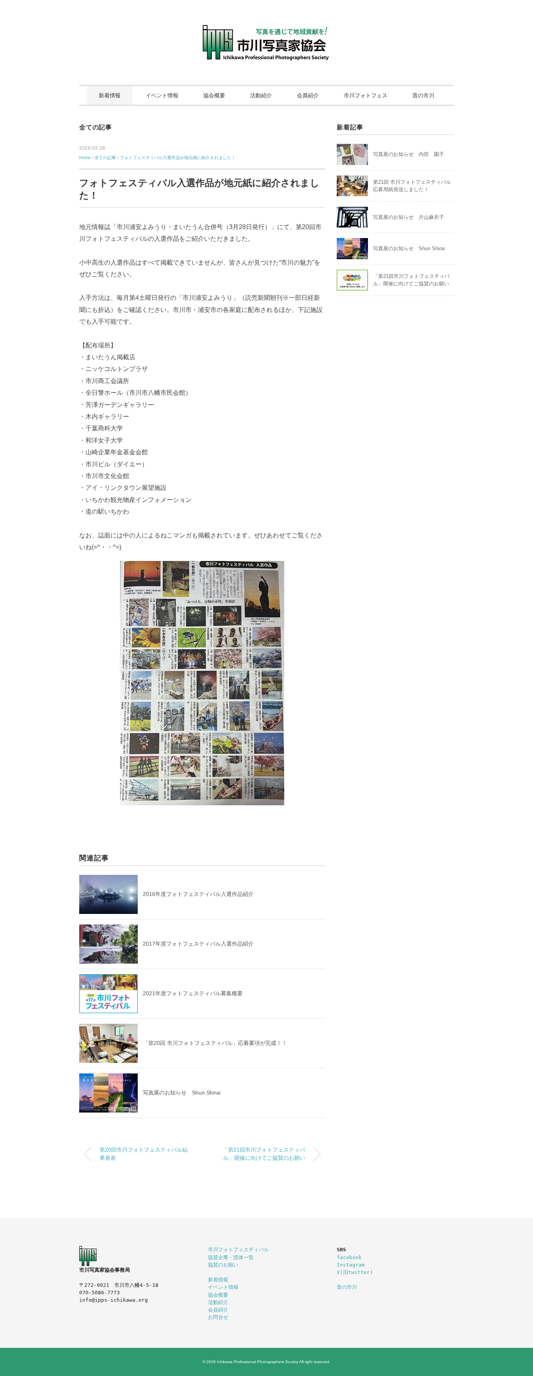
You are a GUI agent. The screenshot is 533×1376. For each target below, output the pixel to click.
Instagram (351, 1265)
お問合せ (218, 1317)
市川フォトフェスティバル (238, 1249)
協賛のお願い (223, 1265)
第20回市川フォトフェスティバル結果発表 (143, 1154)
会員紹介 (308, 95)
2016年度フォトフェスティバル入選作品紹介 (198, 894)
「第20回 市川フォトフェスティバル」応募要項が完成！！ (215, 1043)
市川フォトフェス (365, 95)
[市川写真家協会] (266, 29)
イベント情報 (162, 95)
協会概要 (214, 95)
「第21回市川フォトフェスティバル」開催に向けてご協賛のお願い (263, 1154)
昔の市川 (423, 95)
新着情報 (110, 95)
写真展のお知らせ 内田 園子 (408, 154)
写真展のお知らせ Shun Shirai (181, 1092)
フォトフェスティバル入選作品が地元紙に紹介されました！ (178, 157)
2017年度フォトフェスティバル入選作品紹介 (198, 944)
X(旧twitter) (355, 1272)
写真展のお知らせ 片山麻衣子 (408, 217)
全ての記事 (95, 127)
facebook (349, 1257)
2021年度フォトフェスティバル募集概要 (193, 993)
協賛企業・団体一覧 (231, 1257)
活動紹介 (261, 95)
